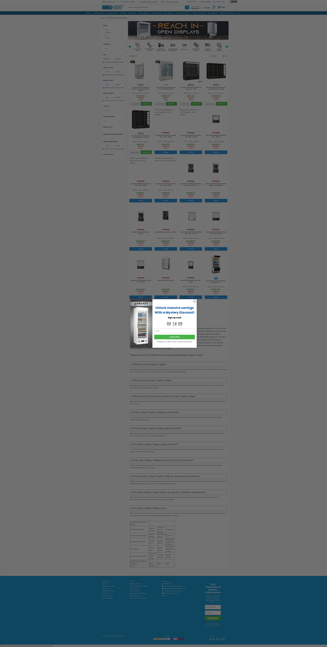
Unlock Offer (175, 337)
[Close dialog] (194, 301)
